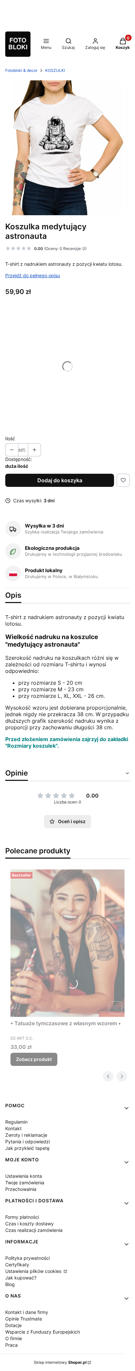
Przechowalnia (20, 1189)
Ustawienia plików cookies (34, 1271)
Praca (11, 1345)
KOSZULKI (55, 70)
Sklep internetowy (60, 1362)
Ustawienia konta (23, 1176)
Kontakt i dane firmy (26, 1312)
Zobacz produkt (34, 1059)
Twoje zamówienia (24, 1182)
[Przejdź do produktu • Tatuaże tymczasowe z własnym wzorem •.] (67, 943)
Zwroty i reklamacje (26, 1135)
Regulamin (16, 1122)
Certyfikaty (17, 1264)
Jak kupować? (20, 1277)
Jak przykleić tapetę (27, 1148)
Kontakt (13, 1128)
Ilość (10, 438)
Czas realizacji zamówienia (34, 1230)
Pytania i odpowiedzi (27, 1141)
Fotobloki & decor (21, 70)
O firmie (13, 1338)
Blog (10, 1284)
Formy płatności (22, 1217)
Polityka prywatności (27, 1258)
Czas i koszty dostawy (29, 1223)
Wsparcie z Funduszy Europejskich (42, 1332)
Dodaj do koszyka (59, 480)
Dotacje (13, 1325)
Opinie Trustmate (23, 1318)
